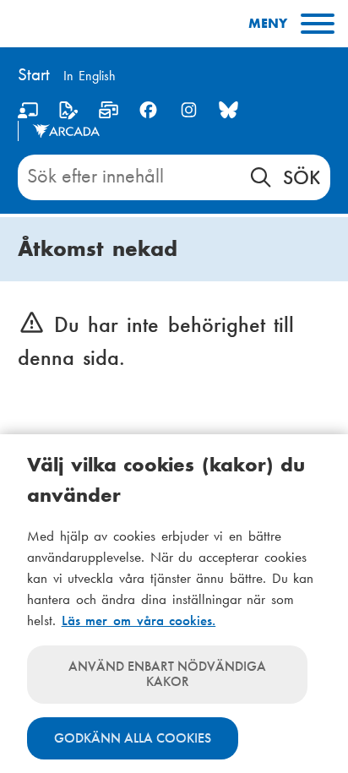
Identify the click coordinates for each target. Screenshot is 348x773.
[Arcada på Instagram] (188, 110)
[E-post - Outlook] (108, 113)
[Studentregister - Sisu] (68, 113)
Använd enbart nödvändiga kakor (167, 673)
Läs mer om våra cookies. (139, 620)
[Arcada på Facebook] (148, 110)
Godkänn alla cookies (132, 738)
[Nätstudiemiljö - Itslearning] (28, 113)
